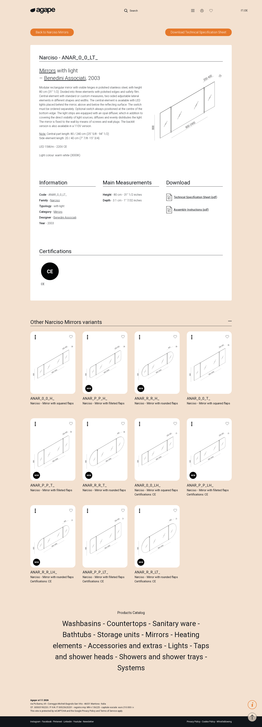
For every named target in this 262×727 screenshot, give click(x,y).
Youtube (77, 721)
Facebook (47, 721)
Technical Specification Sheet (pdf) (195, 197)
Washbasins (82, 623)
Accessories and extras (126, 646)
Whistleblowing (224, 721)
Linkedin (68, 721)
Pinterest (58, 721)
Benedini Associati (65, 78)
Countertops (127, 623)
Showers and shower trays (162, 657)
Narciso (55, 200)
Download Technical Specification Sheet (198, 32)
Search (133, 10)
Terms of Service (108, 711)
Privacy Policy (89, 711)
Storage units (119, 635)
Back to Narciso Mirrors (52, 32)
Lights (179, 646)
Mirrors (47, 70)
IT (242, 10)
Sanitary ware (175, 623)
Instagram (35, 721)
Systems (131, 668)
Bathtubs (78, 635)
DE (246, 10)
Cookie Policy (208, 721)
